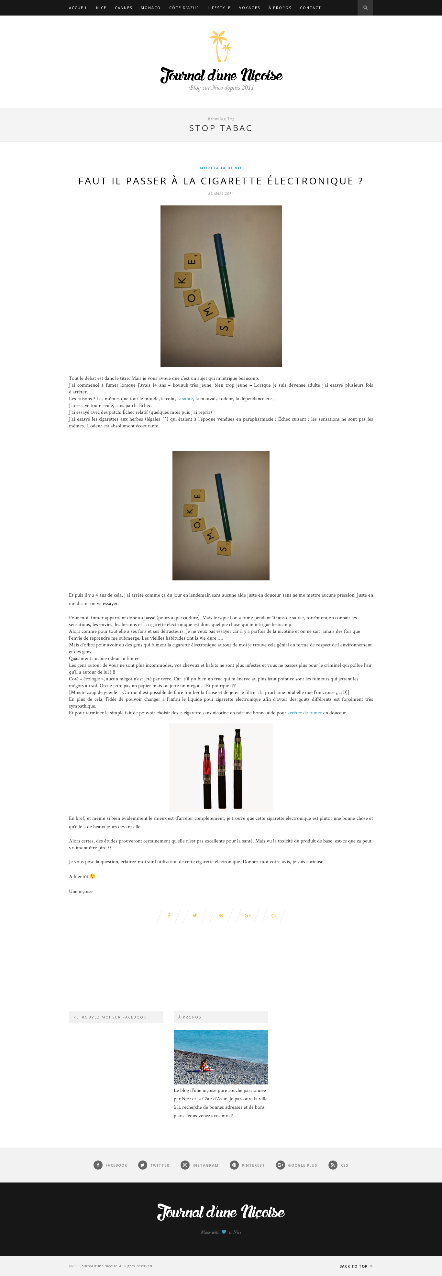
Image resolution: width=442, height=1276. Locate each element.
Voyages (249, 7)
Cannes (123, 7)
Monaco (151, 7)
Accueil (78, 7)
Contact (310, 7)
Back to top (354, 1266)
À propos (280, 7)
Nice (101, 7)
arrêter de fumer (305, 713)
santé (187, 398)
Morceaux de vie (221, 167)
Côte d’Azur (184, 7)
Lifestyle (219, 7)
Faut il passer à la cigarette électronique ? (221, 180)
